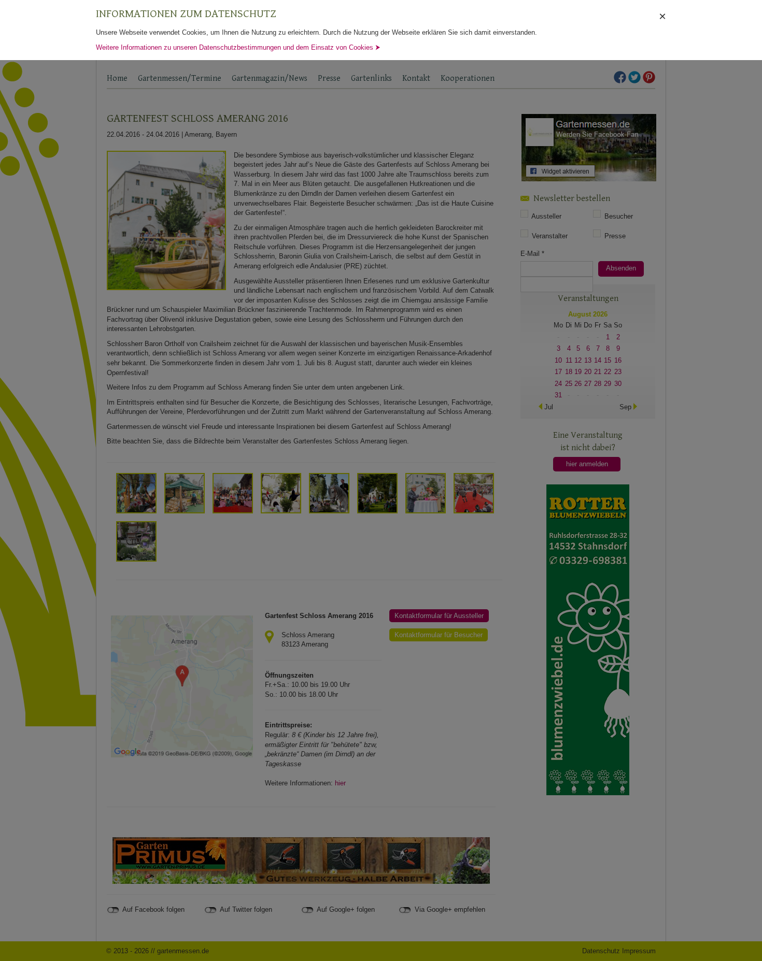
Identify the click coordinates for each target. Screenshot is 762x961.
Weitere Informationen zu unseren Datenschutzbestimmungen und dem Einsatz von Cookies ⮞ (238, 47)
